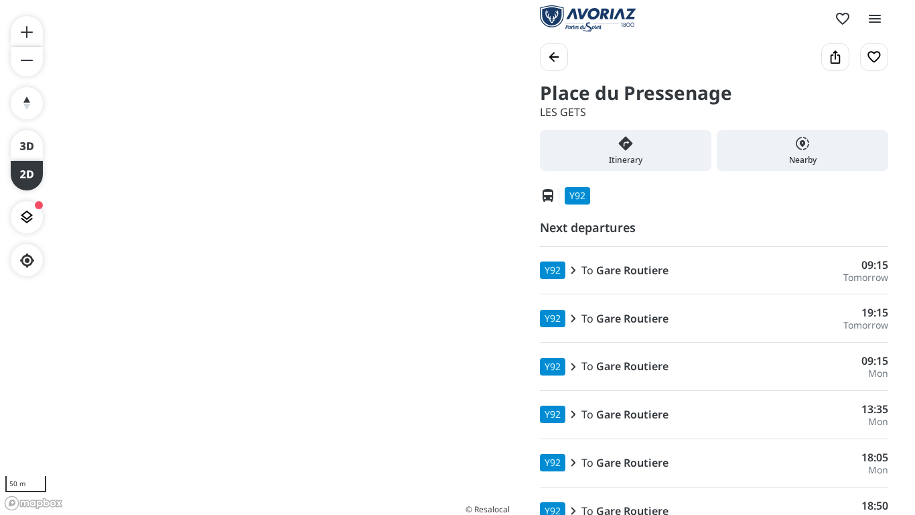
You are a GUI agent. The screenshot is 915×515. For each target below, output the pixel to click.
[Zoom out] (27, 61)
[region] (256, 257)
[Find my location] (27, 260)
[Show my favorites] (842, 19)
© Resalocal (488, 509)
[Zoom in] (27, 31)
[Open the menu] (874, 18)
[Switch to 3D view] (27, 145)
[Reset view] (27, 103)
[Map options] (27, 217)
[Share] (835, 57)
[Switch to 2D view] (27, 175)
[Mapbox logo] (33, 503)
